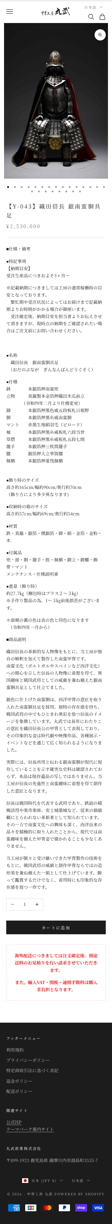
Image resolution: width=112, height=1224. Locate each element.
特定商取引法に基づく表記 (32, 1070)
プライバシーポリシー (28, 1060)
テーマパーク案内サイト (30, 1129)
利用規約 (15, 1050)
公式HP (13, 1122)
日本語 (90, 7)
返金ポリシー (19, 1081)
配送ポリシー (19, 1091)
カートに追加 (56, 928)
